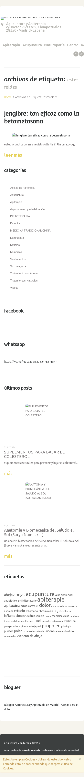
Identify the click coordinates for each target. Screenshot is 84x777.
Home (8, 97)
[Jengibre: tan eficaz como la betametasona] (41, 135)
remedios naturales (35, 631)
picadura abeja (28, 626)
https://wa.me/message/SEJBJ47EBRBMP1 (31, 361)
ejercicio (72, 606)
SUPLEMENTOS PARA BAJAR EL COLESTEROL (34, 454)
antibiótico (10, 600)
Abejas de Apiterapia (22, 187)
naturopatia (57, 621)
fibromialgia (46, 611)
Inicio (7, 750)
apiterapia (51, 599)
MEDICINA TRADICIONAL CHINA (30, 230)
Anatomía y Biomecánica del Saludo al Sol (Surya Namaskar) (39, 532)
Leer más (13, 155)
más (8, 473)
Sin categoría (18, 266)
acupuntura (40, 594)
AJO (57, 595)
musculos (46, 621)
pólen (18, 631)
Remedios (16, 252)
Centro (72, 45)
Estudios (15, 223)
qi (24, 631)
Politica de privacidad (67, 750)
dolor (45, 605)
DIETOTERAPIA (20, 216)
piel (38, 626)
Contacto (36, 750)
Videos (14, 287)
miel (37, 620)
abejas (19, 594)
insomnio (38, 615)
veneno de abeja (30, 636)
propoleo (51, 625)
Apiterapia (11, 45)
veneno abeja (11, 636)
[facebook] (75, 54)
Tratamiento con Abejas (24, 273)
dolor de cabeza (59, 606)
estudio (19, 611)
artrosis (34, 605)
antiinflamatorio (27, 600)
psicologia (66, 626)
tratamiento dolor (64, 631)
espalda (8, 611)
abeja (8, 595)
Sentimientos (18, 259)
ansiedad (67, 595)
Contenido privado (20, 750)
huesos (68, 611)
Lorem (48, 616)
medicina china (60, 615)
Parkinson (70, 621)
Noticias (15, 244)
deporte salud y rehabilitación (27, 209)
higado (59, 611)
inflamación (13, 615)
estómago (32, 611)
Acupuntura (32, 45)
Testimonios (48, 750)
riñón (49, 631)
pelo (6, 626)
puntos (8, 631)
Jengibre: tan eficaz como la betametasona (41, 117)
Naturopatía (54, 45)
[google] (81, 54)
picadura (14, 626)
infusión (27, 615)
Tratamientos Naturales (24, 280)
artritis (25, 605)
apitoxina (12, 605)
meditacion (27, 621)
